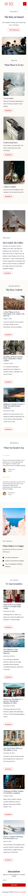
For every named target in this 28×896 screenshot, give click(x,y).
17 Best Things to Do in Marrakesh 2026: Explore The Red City (13, 314)
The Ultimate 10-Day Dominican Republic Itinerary (10, 651)
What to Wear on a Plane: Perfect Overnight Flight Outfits (12, 606)
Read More (8, 334)
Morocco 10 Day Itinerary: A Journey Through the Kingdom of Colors (13, 701)
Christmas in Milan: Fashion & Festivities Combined (13, 792)
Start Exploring (14, 30)
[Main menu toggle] (24, 4)
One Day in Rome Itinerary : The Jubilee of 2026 (13, 749)
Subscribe (14, 885)
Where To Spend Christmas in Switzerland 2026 (13, 837)
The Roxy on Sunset (20, 892)
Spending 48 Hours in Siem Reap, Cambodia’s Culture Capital (13, 358)
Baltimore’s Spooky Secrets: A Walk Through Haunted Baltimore (13, 406)
